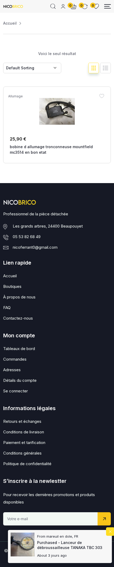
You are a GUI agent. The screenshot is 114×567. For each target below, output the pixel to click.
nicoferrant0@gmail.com (35, 247)
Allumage (15, 96)
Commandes (15, 359)
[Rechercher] (53, 6)
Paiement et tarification (24, 442)
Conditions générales (22, 453)
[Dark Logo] (13, 6)
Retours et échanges (22, 421)
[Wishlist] (101, 96)
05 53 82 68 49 (27, 236)
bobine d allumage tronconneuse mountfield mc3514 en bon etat (51, 149)
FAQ (7, 307)
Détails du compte (20, 380)
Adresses (12, 369)
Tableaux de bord (19, 348)
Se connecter (15, 390)
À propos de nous (19, 297)
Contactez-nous (18, 318)
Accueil (10, 23)
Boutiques (12, 286)
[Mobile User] (63, 6)
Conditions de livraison (23, 431)
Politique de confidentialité (27, 463)
